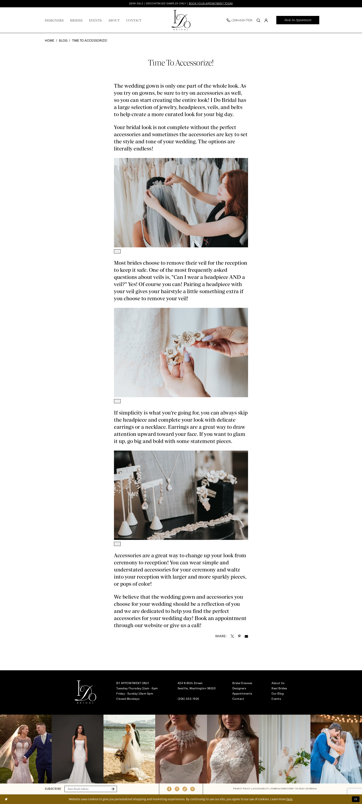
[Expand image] (117, 251)
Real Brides (279, 688)
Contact (238, 698)
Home (49, 40)
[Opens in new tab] (232, 636)
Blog (63, 40)
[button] (266, 20)
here (289, 799)
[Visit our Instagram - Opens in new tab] (177, 789)
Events (276, 698)
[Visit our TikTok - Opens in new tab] (184, 789)
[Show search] (258, 20)
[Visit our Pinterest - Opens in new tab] (192, 789)
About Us (278, 683)
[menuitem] (239, 20)
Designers (239, 688)
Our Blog (278, 693)
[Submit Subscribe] (112, 789)
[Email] (246, 636)
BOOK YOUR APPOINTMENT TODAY (211, 3)
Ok (355, 799)
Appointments (242, 693)
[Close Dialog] (6, 799)
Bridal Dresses (242, 683)
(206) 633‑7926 (188, 698)
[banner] (181, 20)
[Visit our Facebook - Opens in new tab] (169, 789)
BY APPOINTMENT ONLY (132, 683)
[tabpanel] (26, 749)
